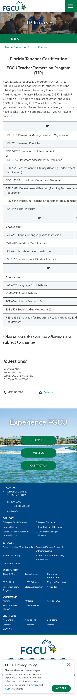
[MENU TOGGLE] (71, 6)
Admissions (30, 620)
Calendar (7, 625)
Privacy (34, 685)
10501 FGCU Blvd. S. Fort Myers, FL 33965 (17, 493)
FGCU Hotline (9, 582)
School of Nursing (11, 556)
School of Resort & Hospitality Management (50, 557)
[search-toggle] (59, 6)
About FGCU (9, 574)
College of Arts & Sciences (15, 523)
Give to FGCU (53, 601)
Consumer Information (53, 576)
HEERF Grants (31, 582)
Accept (61, 688)
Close (68, 664)
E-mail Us (48, 392)
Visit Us (38, 453)
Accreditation (31, 574)
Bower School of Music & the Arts (19, 547)
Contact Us (38, 466)
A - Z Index (8, 620)
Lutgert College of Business (49, 527)
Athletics (29, 601)
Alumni (6, 601)
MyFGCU (7, 629)
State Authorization (34, 587)
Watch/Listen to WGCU (10, 607)
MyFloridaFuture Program (11, 589)
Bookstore (52, 620)
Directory (29, 625)
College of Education (46, 523)
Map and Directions (56, 582)
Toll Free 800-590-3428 (19, 506)
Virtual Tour (52, 587)
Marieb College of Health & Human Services (15, 533)
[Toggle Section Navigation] (38, 38)
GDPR (8, 689)
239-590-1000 (14, 502)
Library (50, 625)
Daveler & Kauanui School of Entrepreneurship (49, 549)
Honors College (10, 527)
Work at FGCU (32, 606)
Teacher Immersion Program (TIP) (24, 47)
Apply (39, 440)
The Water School (11, 564)
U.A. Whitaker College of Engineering (47, 533)
